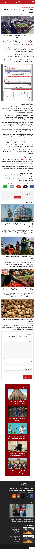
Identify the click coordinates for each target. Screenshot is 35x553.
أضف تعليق (23, 14)
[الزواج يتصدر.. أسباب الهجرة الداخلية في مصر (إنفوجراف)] (17, 428)
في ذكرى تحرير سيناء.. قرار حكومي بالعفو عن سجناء (17, 472)
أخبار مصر (28, 7)
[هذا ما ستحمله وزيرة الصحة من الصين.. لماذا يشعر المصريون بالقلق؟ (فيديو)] (21, 510)
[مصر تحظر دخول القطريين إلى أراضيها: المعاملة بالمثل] (17, 446)
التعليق (30, 341)
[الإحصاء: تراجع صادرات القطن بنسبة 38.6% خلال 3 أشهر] (17, 246)
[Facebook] (31, 496)
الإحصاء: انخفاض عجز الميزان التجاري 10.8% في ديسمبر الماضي (19, 225)
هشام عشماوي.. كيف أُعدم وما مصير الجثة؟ (17, 419)
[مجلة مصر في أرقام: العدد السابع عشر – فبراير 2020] (28, 539)
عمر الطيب (17, 14)
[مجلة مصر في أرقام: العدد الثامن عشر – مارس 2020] (28, 530)
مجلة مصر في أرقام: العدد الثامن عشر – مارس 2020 (15, 529)
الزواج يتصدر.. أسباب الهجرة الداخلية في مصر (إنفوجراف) (16, 437)
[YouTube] (18, 496)
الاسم (30, 361)
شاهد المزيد (17, 197)
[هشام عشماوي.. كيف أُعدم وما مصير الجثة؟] (17, 411)
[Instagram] (22, 496)
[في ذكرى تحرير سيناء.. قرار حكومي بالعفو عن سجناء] (17, 463)
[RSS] (14, 496)
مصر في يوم (12, 546)
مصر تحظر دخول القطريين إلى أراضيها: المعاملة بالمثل (17, 454)
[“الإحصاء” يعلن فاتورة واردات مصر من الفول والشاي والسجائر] (17, 308)
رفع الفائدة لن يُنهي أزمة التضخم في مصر (18, 402)
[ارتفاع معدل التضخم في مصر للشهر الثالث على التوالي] (17, 278)
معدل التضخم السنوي (28, 42)
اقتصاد (32, 7)
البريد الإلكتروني (28, 369)
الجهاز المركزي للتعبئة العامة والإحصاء (26, 183)
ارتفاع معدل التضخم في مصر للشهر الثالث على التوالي (18, 289)
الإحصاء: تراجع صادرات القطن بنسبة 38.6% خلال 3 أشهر (19, 257)
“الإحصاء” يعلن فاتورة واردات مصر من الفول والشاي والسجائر (18, 320)
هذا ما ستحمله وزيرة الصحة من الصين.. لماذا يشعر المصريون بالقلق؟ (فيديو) (22, 520)
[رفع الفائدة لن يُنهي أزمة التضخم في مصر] (17, 394)
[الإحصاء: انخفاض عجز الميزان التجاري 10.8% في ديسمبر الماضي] (17, 213)
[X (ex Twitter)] (27, 496)
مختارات (24, 7)
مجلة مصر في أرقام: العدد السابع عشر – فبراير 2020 (15, 538)
